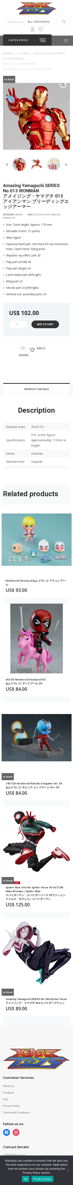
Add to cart (45, 324)
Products (8, 1092)
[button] (63, 84)
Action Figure (42, 214)
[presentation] (7, 164)
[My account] (32, 30)
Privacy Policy (11, 1106)
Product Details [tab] (36, 389)
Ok (26, 1179)
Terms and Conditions (16, 1112)
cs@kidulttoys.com (14, 1154)
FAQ (5, 1099)
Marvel (19, 214)
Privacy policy (42, 1179)
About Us (8, 1086)
